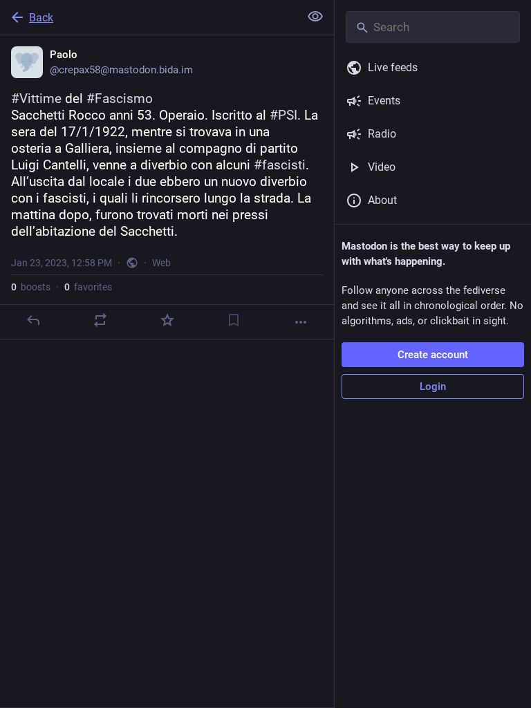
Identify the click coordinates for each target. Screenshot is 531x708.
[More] (300, 322)
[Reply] (33, 320)
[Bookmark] (233, 320)
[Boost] (100, 320)
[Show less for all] (315, 16)
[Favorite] (167, 320)
